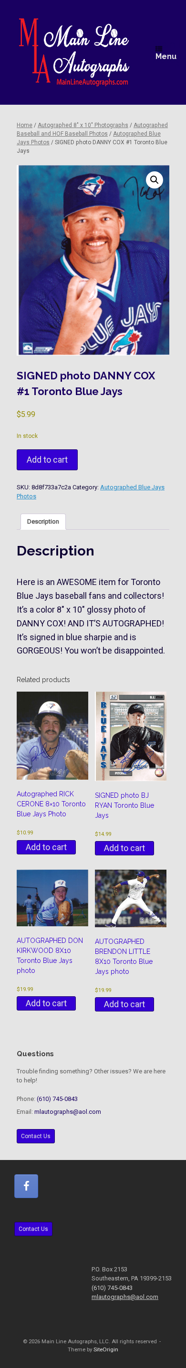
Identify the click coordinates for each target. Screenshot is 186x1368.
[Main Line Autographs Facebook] (26, 1186)
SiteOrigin (105, 1349)
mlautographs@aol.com (67, 1111)
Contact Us (36, 1136)
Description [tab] (43, 521)
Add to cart (47, 460)
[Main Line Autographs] (74, 52)
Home (24, 125)
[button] (154, 179)
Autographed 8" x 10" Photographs (83, 125)
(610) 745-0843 (57, 1098)
